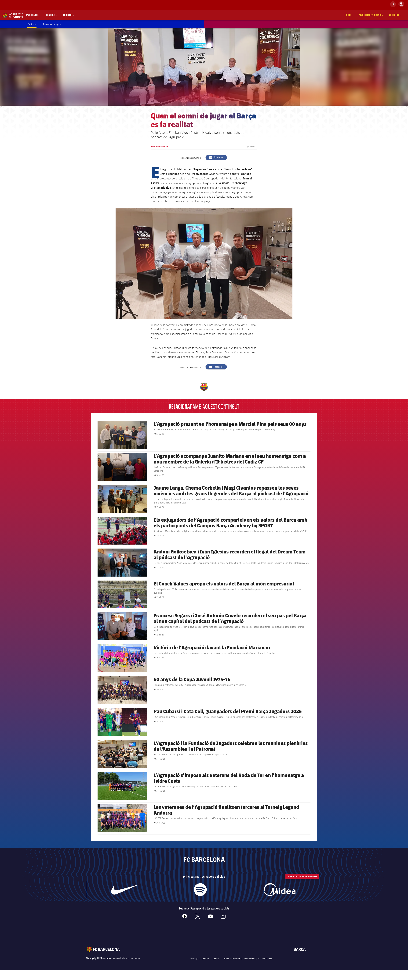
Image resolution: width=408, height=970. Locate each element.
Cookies (216, 958)
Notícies (32, 24)
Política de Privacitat (231, 958)
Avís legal (194, 958)
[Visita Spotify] (200, 889)
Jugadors (50, 15)
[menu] (401, 4)
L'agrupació (32, 15)
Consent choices (265, 958)
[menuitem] (401, 3)
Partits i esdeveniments (370, 15)
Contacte (205, 958)
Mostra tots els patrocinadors (302, 876)
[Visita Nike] (125, 889)
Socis (348, 15)
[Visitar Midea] (279, 889)
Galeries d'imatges (52, 24)
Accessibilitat (249, 958)
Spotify (234, 173)
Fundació (67, 15)
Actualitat (394, 15)
